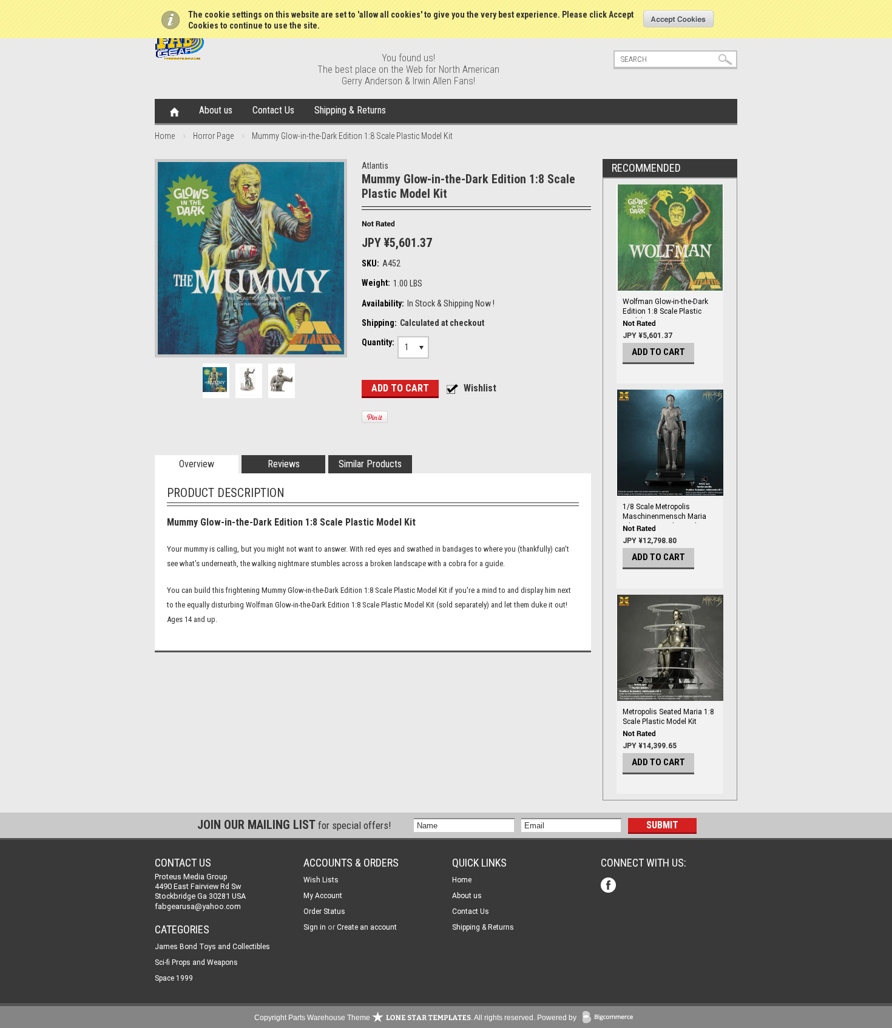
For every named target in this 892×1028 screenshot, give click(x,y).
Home (174, 111)
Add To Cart (658, 352)
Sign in (314, 927)
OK (678, 18)
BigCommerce (610, 1018)
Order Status (324, 911)
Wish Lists (321, 880)
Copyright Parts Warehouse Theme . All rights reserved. (394, 1017)
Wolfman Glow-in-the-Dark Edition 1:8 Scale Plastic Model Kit (665, 311)
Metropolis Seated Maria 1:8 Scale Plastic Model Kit (668, 717)
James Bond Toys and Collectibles (212, 946)
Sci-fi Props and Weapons (196, 962)
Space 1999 (174, 978)
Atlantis (375, 166)
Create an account (367, 927)
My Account (322, 895)
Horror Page (213, 136)
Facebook (609, 886)
